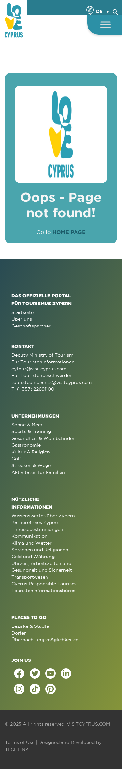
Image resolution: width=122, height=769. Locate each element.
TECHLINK (17, 749)
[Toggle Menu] (105, 24)
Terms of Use (19, 742)
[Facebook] (19, 673)
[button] (115, 11)
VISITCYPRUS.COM (88, 724)
